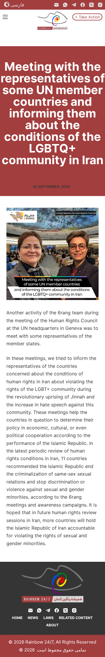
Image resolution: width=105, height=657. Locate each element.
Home (17, 618)
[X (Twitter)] (91, 5)
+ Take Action (87, 17)
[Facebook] (82, 5)
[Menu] (5, 17)
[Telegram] (74, 5)
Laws (48, 618)
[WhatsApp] (65, 5)
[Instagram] (100, 5)
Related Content (76, 618)
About (52, 625)
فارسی (17, 5)
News (33, 618)
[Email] (56, 5)
